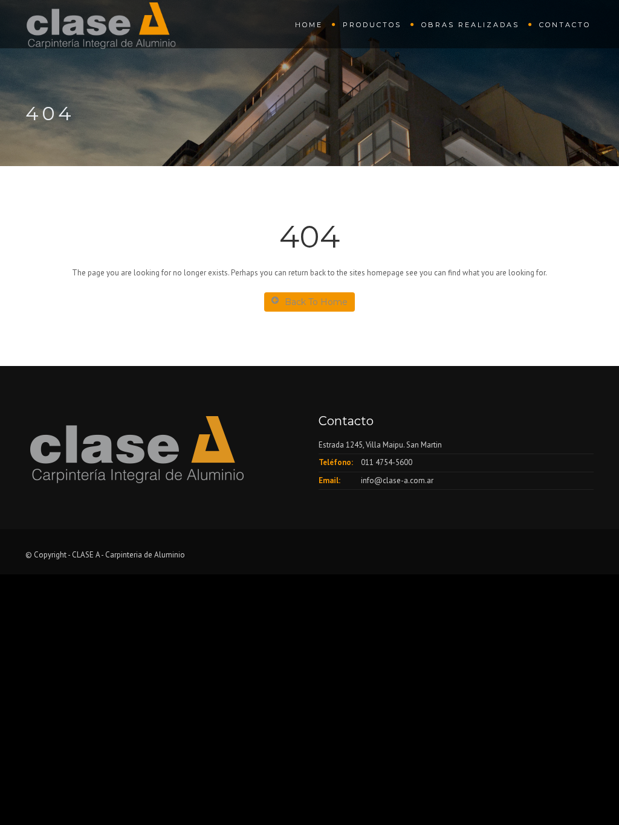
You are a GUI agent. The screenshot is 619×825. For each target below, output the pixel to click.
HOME (309, 25)
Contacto (565, 25)
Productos (372, 25)
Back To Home (316, 302)
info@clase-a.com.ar (397, 480)
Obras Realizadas (470, 25)
